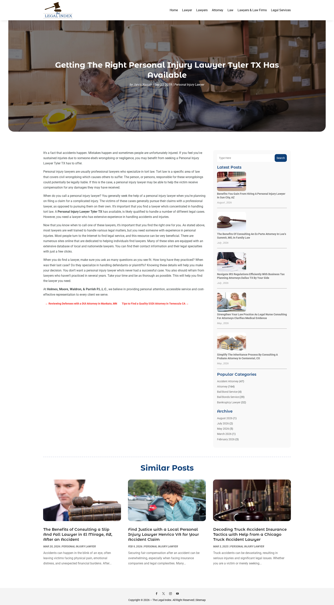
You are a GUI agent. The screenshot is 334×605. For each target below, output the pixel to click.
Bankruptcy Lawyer (228, 402)
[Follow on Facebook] (156, 593)
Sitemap (201, 600)
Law (230, 10)
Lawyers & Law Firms (252, 10)
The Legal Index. (162, 600)
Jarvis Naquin (143, 84)
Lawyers (202, 10)
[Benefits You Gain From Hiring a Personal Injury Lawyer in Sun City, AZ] (231, 182)
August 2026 (225, 418)
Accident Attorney (228, 381)
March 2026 (224, 433)
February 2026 (226, 439)
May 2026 (223, 428)
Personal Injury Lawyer (189, 84)
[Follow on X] (163, 593)
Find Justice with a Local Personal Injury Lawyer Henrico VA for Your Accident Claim (163, 534)
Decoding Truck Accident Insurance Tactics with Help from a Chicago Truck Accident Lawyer (250, 534)
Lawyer (187, 10)
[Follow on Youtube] (177, 593)
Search (281, 158)
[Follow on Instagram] (170, 593)
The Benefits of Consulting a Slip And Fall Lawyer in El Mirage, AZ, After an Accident (77, 534)
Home (174, 10)
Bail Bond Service (227, 391)
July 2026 (223, 423)
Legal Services (281, 10)
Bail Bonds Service (228, 396)
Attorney (217, 10)
